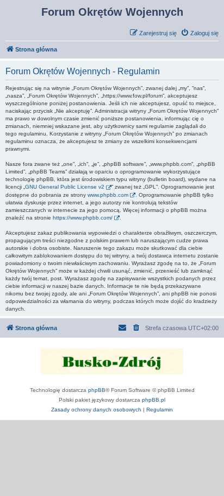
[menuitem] (200, 33)
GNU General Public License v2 (64, 187)
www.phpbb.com (108, 195)
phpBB (96, 390)
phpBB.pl (153, 400)
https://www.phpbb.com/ (83, 218)
